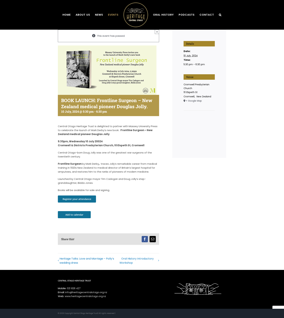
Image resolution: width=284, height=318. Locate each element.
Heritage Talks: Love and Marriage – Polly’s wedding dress (86, 261)
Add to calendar (74, 214)
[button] (209, 15)
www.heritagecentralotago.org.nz (85, 296)
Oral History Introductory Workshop (136, 261)
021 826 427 (74, 288)
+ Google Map (194, 100)
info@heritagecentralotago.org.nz (86, 292)
